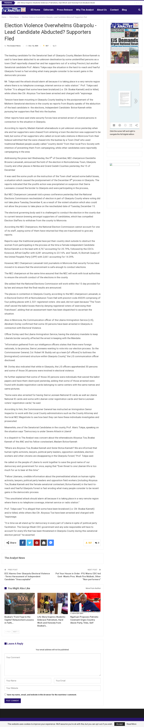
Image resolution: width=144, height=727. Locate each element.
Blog (124, 9)
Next (15, 632)
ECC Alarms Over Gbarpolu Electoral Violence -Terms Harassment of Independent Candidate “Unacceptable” (27, 576)
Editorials (49, 9)
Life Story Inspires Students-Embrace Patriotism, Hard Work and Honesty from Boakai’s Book (56, 3)
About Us (102, 9)
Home (37, 9)
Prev (8, 632)
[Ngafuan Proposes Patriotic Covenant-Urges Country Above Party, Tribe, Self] (85, 603)
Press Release (65, 9)
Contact (114, 9)
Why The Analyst (85, 9)
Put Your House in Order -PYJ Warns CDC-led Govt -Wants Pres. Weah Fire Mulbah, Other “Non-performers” (78, 576)
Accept (119, 724)
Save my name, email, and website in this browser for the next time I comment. (42, 695)
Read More (131, 724)
